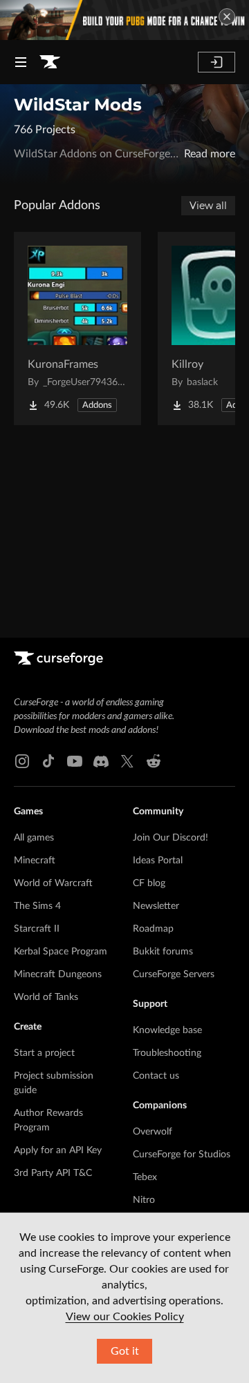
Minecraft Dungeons (58, 974)
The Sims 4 (37, 906)
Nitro (144, 1200)
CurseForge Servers (173, 974)
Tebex (145, 1177)
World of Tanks (46, 997)
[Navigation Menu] (21, 62)
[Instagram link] (22, 761)
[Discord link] (101, 761)
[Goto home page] (50, 62)
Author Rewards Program (48, 1120)
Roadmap (153, 929)
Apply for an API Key (58, 1150)
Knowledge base (167, 1030)
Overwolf (152, 1132)
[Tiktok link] (48, 761)
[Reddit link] (153, 761)
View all (208, 205)
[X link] (127, 761)
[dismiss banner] (227, 16)
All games (34, 838)
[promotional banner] (124, 20)
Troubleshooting (167, 1053)
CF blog (149, 883)
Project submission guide (53, 1083)
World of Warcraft (53, 883)
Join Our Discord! (170, 838)
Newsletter (156, 906)
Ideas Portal (158, 860)
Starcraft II (36, 929)
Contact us (156, 1076)
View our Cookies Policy (125, 1316)
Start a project (44, 1053)
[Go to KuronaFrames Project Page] (77, 328)
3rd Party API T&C (53, 1173)
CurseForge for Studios (181, 1154)
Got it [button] (125, 1351)
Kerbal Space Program (60, 952)
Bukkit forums (163, 952)
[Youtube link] (74, 761)
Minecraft (34, 860)
